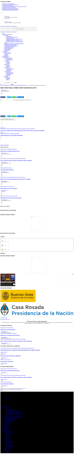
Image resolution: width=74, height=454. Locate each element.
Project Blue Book (7, 49)
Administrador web (4, 90)
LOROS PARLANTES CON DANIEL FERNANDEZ (11, 135)
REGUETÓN (8, 70)
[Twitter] (2, 12)
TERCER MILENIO (9, 73)
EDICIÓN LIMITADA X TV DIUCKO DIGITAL (14, 40)
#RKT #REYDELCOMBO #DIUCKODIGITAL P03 (18, 85)
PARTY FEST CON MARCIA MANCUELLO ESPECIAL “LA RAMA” (14, 6)
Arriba (1, 390)
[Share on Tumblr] (2, 125)
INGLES (7, 62)
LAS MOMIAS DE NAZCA (9, 47)
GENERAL (6, 55)
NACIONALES (9, 69)
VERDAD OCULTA (9, 72)
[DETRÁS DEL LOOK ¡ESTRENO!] (6, 327)
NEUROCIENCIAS (9, 59)
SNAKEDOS (8, 74)
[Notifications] (2, 19)
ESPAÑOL (8, 61)
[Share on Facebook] (2, 121)
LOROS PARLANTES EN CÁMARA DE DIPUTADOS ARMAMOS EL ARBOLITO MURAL (20, 350)
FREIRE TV (8, 66)
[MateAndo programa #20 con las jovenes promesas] (8, 195)
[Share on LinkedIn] (2, 124)
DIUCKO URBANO (7, 421)
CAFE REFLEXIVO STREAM (7, 5)
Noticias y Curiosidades (10, 38)
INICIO (3, 33)
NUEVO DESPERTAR (8, 58)
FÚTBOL (6, 54)
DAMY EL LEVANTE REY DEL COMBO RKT (10, 355)
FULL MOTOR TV (7, 53)
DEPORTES (4, 51)
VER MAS (6, 35)
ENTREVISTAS (6, 85)
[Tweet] (9, 97)
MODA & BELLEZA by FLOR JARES (8, 7)
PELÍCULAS (6, 60)
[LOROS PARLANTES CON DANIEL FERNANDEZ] (9, 133)
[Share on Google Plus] (2, 123)
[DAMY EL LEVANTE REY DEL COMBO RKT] (3, 353)
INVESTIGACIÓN (7, 71)
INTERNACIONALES (10, 441)
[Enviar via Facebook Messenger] (19, 97)
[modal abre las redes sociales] (23, 97)
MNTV (5, 42)
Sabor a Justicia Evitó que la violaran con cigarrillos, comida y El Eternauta (16, 160)
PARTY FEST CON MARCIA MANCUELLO (10, 4)
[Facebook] (2, 11)
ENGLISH (8, 450)
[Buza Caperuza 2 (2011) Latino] (5, 359)
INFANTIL (6, 76)
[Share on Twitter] (2, 122)
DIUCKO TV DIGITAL (4, 145)
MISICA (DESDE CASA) (8, 48)
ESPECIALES (6, 64)
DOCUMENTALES (5, 56)
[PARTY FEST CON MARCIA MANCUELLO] (8, 149)
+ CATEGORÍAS (5, 57)
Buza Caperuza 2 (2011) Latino (6, 361)
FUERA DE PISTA (7, 52)
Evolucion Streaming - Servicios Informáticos (14, 389)
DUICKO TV (24, 388)
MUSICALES (6, 67)
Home (1, 85)
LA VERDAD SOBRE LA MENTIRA (10, 46)
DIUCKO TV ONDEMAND (7, 34)
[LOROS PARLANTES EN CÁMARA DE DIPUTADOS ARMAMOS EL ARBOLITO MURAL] (17, 348)
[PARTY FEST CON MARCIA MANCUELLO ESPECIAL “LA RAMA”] (12, 177)
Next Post (2, 132)
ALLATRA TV (6, 77)
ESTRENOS (6, 50)
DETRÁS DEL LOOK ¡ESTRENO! (8, 3)
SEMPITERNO (9, 431)
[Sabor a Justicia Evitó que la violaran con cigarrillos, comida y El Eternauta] (12, 158)
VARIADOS (8, 75)
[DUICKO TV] (8, 26)
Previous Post (2, 127)
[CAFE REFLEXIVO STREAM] (6, 167)
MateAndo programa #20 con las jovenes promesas (10, 9)
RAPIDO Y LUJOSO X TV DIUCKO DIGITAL (14, 41)
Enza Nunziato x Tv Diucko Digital (10, 45)
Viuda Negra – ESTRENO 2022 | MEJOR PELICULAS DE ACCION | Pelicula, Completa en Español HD (22, 130)
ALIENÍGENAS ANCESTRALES (12, 37)
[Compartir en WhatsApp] (13, 97)
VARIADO (8, 63)
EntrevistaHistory (9, 36)
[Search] (2, 81)
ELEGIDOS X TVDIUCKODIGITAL (12, 412)
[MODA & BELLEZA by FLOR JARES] (7, 186)
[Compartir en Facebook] (2, 97)
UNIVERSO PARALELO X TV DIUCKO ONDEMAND (14, 43)
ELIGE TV (8, 65)
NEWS (7, 79)
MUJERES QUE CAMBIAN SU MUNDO (11, 44)
